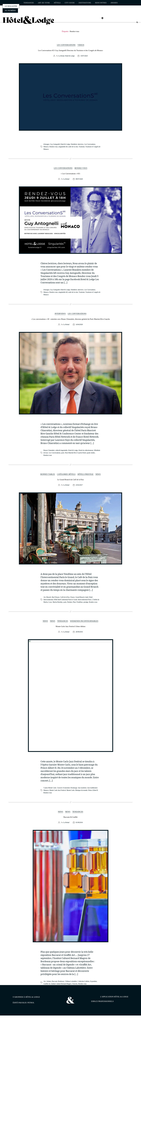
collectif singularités (61, 450)
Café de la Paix (65, 597)
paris (62, 453)
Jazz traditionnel (92, 788)
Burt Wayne (55, 597)
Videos (81, 45)
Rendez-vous (53, 147)
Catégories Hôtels (66, 474)
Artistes (48, 981)
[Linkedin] (98, 18)
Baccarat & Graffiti (70, 817)
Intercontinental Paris (84, 599)
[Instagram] (93, 18)
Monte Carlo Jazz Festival (57, 790)
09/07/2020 (79, 179)
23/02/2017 (79, 485)
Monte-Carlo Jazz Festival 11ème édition (70, 626)
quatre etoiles (91, 453)
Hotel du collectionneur (86, 450)
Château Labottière (71, 981)
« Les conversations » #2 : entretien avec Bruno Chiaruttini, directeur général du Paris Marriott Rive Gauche (70, 319)
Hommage (73, 788)
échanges (46, 144)
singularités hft (63, 147)
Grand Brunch (80, 597)
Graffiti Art (46, 984)
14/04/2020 (79, 324)
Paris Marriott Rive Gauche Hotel (75, 453)
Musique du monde (81, 790)
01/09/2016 (79, 822)
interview (81, 144)
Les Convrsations (89, 144)
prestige (85, 602)
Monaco (46, 147)
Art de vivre (44, 3)
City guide (69, 3)
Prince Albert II (93, 790)
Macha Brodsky (58, 602)
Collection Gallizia (83, 981)
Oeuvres (74, 984)
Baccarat (54, 981)
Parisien (69, 602)
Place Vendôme (78, 602)
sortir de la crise (73, 147)
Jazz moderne (82, 788)
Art (44, 597)
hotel (86, 597)
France (72, 597)
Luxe (50, 602)
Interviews (60, 314)
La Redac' (66, 179)
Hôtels (57, 3)
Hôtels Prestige (85, 474)
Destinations (85, 3)
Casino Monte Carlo (49, 788)
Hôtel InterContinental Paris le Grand (65, 599)
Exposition (93, 981)
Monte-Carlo (70, 790)
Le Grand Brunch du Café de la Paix (70, 480)
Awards (114, 3)
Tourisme (82, 147)
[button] (137, 22)
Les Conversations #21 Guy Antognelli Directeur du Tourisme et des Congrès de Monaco (70, 50)
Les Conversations (66, 45)
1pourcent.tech (26, 1026)
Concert (59, 788)
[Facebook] (89, 18)
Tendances (28, 3)
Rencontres (100, 3)
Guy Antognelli (55, 144)
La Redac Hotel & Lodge (67, 56)
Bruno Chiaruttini (48, 450)
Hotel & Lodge (65, 144)
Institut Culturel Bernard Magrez (61, 984)
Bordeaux (61, 981)
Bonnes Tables (47, 474)
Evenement (66, 788)
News (98, 474)
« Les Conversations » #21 (70, 174)
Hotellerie (74, 144)
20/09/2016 (79, 632)
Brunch (48, 597)
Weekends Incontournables (84, 621)
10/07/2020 (84, 56)
